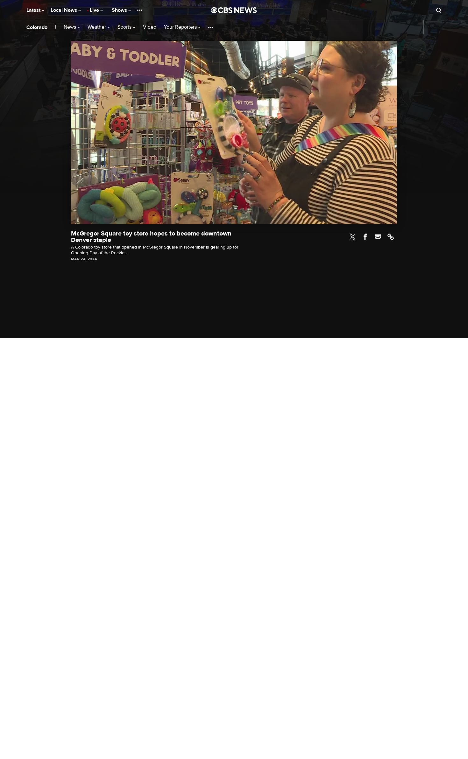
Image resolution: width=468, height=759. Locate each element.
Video (149, 27)
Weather (97, 27)
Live (95, 10)
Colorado (36, 27)
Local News (64, 10)
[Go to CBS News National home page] (234, 10)
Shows (120, 10)
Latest (34, 10)
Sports (125, 27)
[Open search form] (439, 10)
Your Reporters (181, 27)
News (70, 27)
